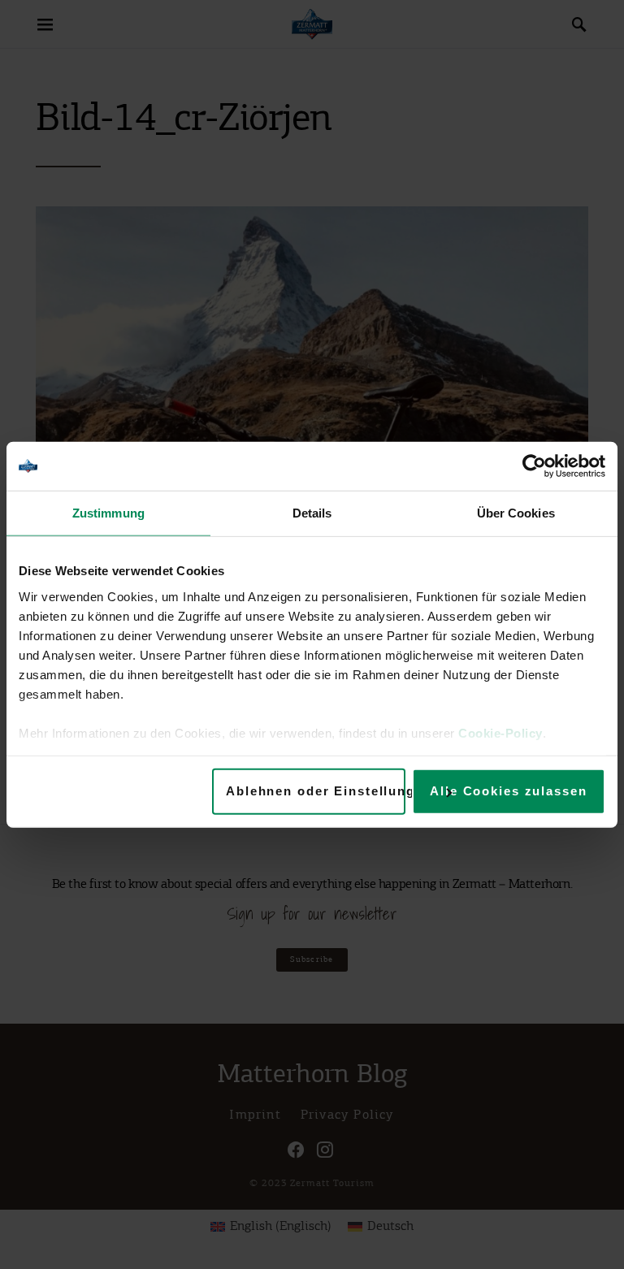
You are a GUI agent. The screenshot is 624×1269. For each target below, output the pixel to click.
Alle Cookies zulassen (508, 791)
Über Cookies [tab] (516, 513)
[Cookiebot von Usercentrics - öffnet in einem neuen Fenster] (534, 466)
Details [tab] (312, 513)
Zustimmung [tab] (108, 513)
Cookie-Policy (500, 732)
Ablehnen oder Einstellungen (315, 791)
